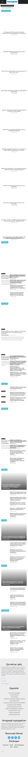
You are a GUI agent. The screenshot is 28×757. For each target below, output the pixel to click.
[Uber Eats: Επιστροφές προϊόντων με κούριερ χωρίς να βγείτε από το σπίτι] (14, 59)
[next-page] (4, 300)
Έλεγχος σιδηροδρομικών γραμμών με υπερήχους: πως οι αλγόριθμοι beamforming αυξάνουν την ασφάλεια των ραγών (18, 363)
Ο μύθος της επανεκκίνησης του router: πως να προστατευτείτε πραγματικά (17, 596)
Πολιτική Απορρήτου (5, 683)
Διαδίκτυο (3, 273)
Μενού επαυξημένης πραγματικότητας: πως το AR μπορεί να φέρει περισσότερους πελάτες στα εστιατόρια (17, 368)
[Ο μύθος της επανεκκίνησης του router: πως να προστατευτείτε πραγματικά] (5, 597)
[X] (15, 737)
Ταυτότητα (3, 678)
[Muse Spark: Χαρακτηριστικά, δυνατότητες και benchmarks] (14, 190)
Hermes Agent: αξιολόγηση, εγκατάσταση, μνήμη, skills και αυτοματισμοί (14, 91)
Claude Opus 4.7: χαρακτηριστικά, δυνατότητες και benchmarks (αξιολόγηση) (14, 130)
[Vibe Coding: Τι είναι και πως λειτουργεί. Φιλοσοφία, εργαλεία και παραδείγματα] (5, 552)
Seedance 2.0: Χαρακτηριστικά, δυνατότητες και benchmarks (14, 186)
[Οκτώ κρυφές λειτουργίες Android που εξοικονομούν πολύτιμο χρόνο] (5, 590)
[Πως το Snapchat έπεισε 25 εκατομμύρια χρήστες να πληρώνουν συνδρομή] (14, 622)
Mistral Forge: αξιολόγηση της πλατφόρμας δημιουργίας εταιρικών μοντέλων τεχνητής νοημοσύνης (14, 169)
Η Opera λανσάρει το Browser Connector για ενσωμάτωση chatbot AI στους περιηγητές (17, 294)
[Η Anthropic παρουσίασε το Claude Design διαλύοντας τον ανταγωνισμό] (5, 505)
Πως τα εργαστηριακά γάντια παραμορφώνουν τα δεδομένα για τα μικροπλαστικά (18, 357)
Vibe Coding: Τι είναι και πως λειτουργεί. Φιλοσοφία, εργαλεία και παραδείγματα (18, 551)
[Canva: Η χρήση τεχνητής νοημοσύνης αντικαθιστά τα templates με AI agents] (14, 254)
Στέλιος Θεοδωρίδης (5, 278)
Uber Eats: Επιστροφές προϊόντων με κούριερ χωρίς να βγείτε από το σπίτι (14, 72)
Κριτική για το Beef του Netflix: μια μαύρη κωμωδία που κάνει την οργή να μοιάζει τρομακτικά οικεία (14, 220)
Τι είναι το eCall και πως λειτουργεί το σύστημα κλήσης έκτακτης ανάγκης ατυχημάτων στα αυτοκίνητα (18, 544)
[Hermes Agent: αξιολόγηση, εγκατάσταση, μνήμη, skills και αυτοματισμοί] (14, 78)
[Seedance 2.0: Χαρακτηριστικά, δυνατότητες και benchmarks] (14, 173)
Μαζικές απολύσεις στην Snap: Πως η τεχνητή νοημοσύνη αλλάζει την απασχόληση (18, 515)
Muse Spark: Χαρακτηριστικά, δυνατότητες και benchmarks (14, 203)
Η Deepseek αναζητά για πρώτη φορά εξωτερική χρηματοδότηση (14, 52)
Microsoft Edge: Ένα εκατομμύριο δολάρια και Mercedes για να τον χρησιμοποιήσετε (18, 276)
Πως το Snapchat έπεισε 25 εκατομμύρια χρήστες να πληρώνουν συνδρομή (13, 627)
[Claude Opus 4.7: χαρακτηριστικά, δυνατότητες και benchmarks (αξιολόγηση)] (14, 117)
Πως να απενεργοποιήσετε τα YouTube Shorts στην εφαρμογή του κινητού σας (12, 582)
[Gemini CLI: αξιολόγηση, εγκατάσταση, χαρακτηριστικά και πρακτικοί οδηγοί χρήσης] (14, 98)
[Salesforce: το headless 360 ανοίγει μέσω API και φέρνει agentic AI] (5, 510)
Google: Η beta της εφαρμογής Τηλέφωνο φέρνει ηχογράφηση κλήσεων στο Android (17, 649)
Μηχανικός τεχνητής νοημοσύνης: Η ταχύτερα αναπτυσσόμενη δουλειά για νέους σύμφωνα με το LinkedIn (18, 394)
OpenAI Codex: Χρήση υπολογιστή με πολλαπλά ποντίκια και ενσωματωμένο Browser (18, 281)
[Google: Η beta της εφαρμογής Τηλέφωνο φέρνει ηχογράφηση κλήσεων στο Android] (5, 650)
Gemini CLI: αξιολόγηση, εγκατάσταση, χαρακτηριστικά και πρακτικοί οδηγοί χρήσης (14, 110)
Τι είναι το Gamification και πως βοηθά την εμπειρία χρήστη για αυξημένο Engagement (13, 537)
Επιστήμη (3, 329)
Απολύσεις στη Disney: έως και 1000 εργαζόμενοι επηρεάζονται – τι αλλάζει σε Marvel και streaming (18, 399)
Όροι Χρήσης (3, 680)
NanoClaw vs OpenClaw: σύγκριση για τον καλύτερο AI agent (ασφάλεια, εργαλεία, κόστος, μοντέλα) (14, 149)
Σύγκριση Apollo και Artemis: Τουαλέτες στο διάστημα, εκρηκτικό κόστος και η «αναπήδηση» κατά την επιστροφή (13, 332)
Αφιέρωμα (3, 438)
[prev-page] (2, 300)
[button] (2, 751)
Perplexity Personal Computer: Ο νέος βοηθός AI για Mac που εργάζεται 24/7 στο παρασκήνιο (17, 287)
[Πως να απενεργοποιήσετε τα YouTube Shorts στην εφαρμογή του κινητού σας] (14, 577)
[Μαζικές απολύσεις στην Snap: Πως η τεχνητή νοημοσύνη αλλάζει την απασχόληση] (5, 515)
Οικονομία (3, 391)
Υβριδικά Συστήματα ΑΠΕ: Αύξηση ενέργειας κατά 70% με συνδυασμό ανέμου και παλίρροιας (18, 374)
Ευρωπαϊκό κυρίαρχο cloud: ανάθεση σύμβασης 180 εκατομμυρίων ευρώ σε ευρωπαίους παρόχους (14, 237)
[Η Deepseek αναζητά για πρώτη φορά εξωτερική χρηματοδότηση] (14, 39)
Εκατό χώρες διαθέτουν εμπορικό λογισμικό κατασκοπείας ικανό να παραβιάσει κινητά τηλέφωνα (14, 33)
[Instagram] (12, 737)
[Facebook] (9, 737)
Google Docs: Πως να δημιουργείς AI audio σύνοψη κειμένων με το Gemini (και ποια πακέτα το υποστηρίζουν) (18, 603)
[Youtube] (19, 737)
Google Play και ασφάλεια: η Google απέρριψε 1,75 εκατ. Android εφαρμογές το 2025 (18, 642)
